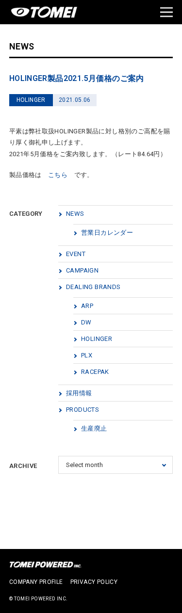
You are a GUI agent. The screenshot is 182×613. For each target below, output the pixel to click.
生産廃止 (94, 428)
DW (86, 322)
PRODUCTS (82, 409)
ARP (87, 305)
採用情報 (79, 393)
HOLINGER (96, 338)
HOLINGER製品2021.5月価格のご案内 (76, 78)
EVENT (75, 254)
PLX (86, 355)
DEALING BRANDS (93, 286)
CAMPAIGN (82, 270)
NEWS (75, 213)
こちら (57, 174)
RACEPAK (95, 371)
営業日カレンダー (107, 232)
